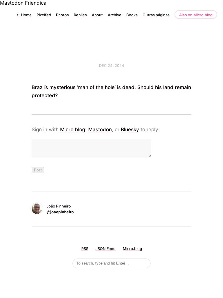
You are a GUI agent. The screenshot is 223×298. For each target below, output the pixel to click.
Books (132, 15)
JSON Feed (106, 248)
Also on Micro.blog (196, 15)
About (97, 15)
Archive (114, 15)
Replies (80, 15)
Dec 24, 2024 (111, 65)
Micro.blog (72, 129)
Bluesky (130, 129)
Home (24, 15)
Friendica (35, 3)
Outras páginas (156, 15)
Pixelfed (44, 15)
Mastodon (12, 3)
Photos (62, 15)
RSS (84, 248)
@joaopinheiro (60, 212)
